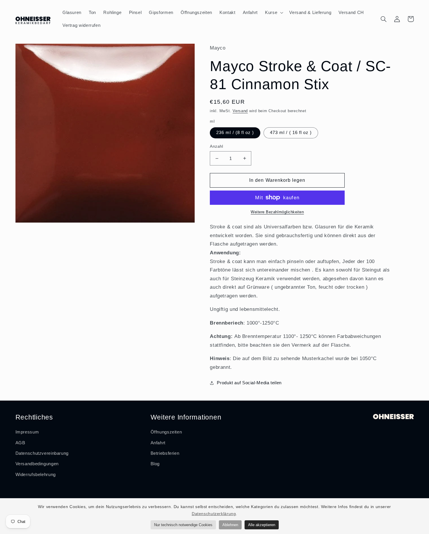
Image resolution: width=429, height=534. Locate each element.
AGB (20, 442)
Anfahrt (158, 442)
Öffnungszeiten (166, 432)
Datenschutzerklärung (214, 513)
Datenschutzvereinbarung (42, 453)
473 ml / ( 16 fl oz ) (291, 132)
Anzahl (216, 146)
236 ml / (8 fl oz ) (235, 132)
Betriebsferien (165, 453)
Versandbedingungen (37, 463)
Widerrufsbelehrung (35, 474)
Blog (155, 463)
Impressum (27, 432)
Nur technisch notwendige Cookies (183, 525)
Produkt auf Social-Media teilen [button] (249, 382)
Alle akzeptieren (261, 525)
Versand (240, 111)
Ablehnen (230, 525)
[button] (273, 12)
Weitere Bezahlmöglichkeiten (277, 212)
